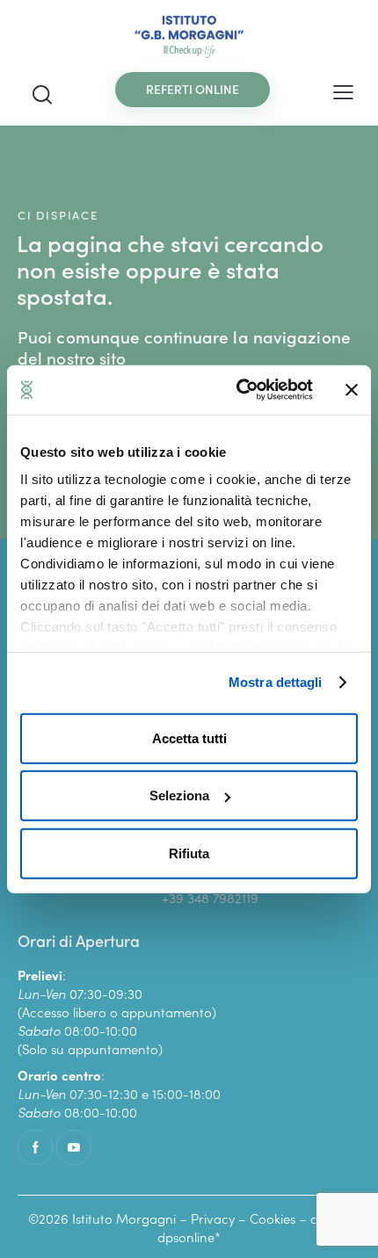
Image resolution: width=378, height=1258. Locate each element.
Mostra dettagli (276, 682)
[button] (343, 90)
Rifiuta (189, 852)
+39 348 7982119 (210, 897)
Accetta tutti (189, 737)
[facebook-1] (35, 1147)
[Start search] (42, 94)
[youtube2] (73, 1147)
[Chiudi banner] (351, 390)
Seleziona (179, 795)
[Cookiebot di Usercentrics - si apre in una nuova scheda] (238, 390)
